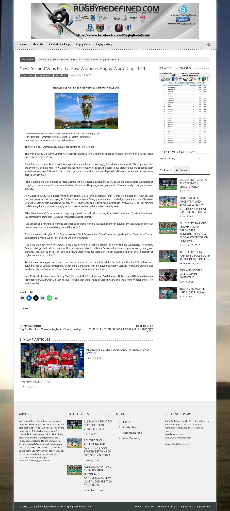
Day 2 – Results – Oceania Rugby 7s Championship (50, 329)
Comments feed (132, 432)
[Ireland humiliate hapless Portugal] (168, 293)
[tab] (166, 170)
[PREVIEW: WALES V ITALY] (52, 360)
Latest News (53, 59)
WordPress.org (131, 438)
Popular (184, 170)
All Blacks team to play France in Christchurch (193, 183)
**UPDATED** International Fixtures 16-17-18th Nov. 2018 (121, 330)
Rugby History (104, 44)
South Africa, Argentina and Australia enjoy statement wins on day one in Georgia (193, 205)
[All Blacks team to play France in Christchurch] (168, 184)
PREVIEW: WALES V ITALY (35, 381)
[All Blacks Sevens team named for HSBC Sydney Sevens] (118, 345)
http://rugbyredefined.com (178, 437)
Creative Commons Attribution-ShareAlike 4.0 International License (184, 427)
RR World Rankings (59, 44)
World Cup (61, 75)
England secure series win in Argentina (190, 274)
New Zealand (44, 75)
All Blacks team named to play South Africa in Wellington (194, 256)
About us (37, 44)
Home (23, 44)
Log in (126, 421)
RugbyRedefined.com (199, 421)
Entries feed (130, 427)
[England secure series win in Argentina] (168, 274)
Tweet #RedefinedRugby (177, 444)
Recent (168, 170)
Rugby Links (83, 44)
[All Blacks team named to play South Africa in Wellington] (168, 256)
